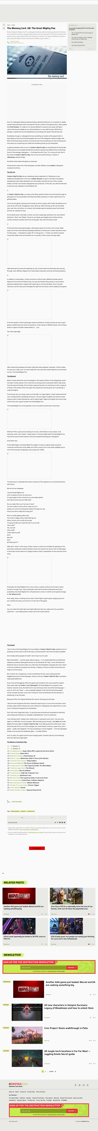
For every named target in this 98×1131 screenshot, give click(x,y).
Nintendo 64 (23, 811)
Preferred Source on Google (35, 832)
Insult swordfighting (16, 763)
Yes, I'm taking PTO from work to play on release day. (82, 33)
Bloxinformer (56, 1100)
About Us (11, 1092)
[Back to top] (3, 873)
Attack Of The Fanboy (38, 1098)
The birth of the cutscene (18, 761)
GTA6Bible (64, 1100)
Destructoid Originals (15, 811)
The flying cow (14, 775)
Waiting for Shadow (16, 756)
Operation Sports (21, 1100)
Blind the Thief (15, 778)
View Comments (37, 848)
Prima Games (49, 1098)
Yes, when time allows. (77, 42)
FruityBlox (49, 1100)
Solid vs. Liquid (15, 758)
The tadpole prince (16, 751)
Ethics (17, 1092)
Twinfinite (22, 1098)
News (13, 25)
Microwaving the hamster (18, 783)
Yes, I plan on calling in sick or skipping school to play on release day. (81, 38)
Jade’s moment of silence (18, 790)
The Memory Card (30, 811)
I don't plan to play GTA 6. (78, 45)
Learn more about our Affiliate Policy (29, 829)
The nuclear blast (15, 780)
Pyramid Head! (15, 753)
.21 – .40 (10, 748)
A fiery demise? (15, 787)
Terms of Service (52, 971)
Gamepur (28, 1098)
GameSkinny (12, 1100)
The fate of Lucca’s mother (18, 785)
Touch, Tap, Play (40, 1100)
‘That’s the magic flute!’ (17, 768)
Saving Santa (14, 770)
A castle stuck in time (17, 766)
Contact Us (23, 1092)
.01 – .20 (9, 746)
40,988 (51, 1071)
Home (8, 25)
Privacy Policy (61, 971)
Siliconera (56, 1098)
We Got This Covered (66, 1098)
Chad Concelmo (14, 41)
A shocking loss (15, 773)
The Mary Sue (31, 1100)
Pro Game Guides (13, 1098)
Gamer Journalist (77, 1098)
